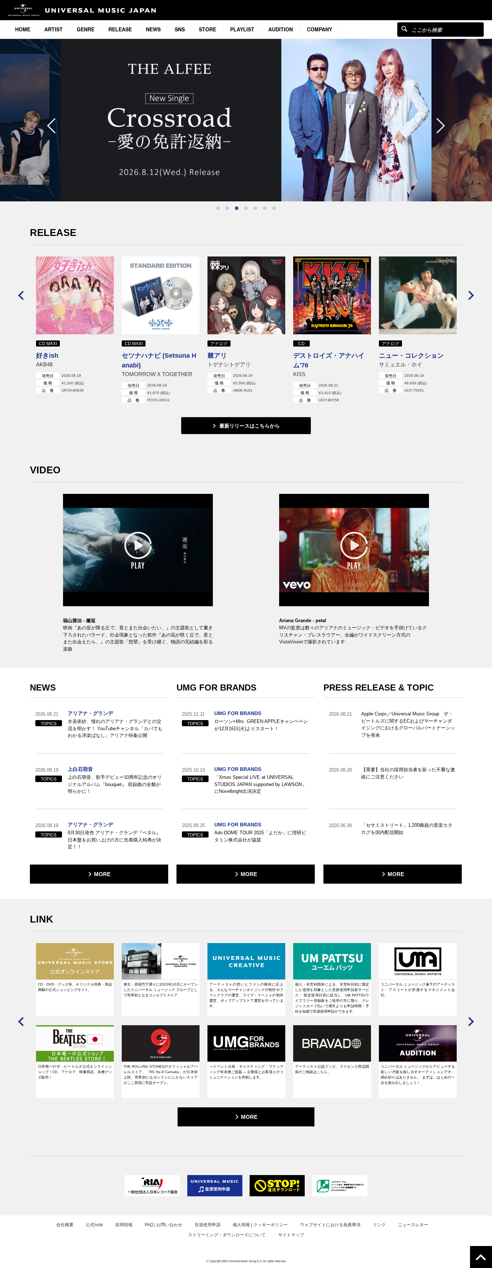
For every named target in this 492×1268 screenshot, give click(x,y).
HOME (22, 29)
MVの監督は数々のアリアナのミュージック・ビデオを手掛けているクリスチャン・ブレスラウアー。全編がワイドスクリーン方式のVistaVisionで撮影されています (353, 634)
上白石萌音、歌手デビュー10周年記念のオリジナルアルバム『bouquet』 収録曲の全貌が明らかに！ (115, 784)
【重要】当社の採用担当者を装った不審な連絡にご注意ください (408, 773)
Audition (280, 29)
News (153, 29)
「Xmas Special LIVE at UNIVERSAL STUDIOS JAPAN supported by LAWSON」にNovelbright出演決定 (260, 784)
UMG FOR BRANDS (237, 713)
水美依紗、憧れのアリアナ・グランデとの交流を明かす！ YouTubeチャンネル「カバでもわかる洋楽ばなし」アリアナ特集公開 (115, 728)
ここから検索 (404, 29)
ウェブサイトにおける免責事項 (330, 1225)
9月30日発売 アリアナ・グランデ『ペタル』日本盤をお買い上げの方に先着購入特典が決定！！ (114, 839)
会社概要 (64, 1225)
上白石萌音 (80, 769)
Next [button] (437, 125)
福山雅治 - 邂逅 (79, 620)
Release (120, 29)
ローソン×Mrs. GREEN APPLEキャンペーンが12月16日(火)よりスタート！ (261, 725)
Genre (85, 29)
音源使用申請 (207, 1225)
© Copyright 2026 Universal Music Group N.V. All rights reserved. (246, 1261)
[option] (246, 120)
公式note (94, 1225)
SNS (180, 29)
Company (319, 29)
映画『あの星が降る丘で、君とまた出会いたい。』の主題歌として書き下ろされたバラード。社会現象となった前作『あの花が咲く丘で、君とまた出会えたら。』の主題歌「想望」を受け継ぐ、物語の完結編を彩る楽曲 (138, 638)
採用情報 (124, 1225)
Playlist (242, 29)
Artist (53, 29)
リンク (379, 1225)
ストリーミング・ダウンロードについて (227, 1235)
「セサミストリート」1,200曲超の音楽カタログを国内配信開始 (406, 828)
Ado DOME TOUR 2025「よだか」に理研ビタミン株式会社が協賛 (260, 836)
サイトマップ (291, 1235)
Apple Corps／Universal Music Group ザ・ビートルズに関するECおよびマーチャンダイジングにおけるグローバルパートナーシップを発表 (408, 724)
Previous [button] (54, 125)
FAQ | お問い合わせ (163, 1225)
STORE (207, 29)
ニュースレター (413, 1225)
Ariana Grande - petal (302, 620)
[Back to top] (481, 1257)
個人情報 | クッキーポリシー (260, 1225)
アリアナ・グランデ (90, 713)
